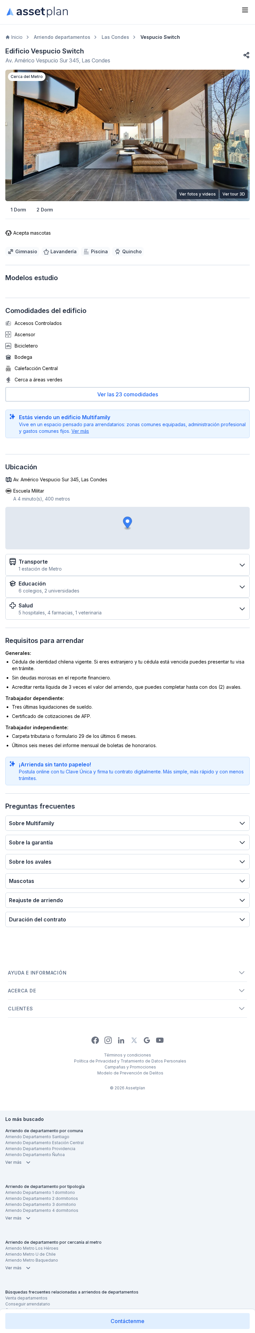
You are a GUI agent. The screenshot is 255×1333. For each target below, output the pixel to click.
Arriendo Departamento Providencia (40, 1148)
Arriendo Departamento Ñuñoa (35, 1154)
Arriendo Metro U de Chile (30, 1254)
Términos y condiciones (127, 1055)
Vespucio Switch (160, 37)
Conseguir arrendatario (27, 1303)
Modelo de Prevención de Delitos (130, 1072)
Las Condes (115, 37)
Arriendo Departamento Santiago (37, 1136)
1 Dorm (18, 209)
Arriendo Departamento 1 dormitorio (40, 1192)
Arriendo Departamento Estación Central (44, 1142)
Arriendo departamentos (62, 37)
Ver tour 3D (233, 194)
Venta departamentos (26, 1297)
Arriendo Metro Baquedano (31, 1260)
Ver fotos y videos (197, 194)
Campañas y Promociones (130, 1066)
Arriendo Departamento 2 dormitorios (41, 1198)
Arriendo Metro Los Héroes (31, 1248)
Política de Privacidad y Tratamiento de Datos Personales (130, 1061)
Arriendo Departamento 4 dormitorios (41, 1210)
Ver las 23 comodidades (127, 394)
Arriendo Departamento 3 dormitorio (40, 1204)
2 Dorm (45, 209)
